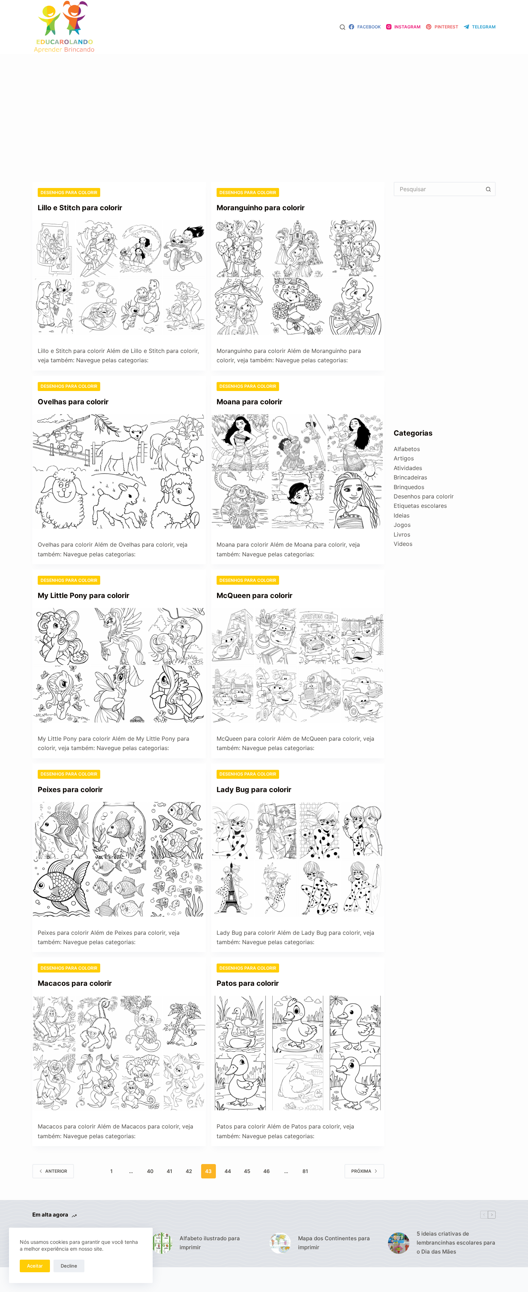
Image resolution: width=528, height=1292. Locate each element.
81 (305, 1171)
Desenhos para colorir (69, 192)
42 (189, 1171)
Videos (403, 543)
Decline (69, 1266)
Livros (402, 534)
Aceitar (35, 1266)
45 (247, 1171)
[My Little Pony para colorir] (119, 665)
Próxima (361, 1171)
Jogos (402, 524)
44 (227, 1171)
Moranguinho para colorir (261, 207)
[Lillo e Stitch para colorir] (119, 277)
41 (169, 1171)
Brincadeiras (410, 477)
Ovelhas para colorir (73, 401)
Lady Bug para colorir (254, 789)
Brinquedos (409, 487)
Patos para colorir (248, 983)
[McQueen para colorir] (298, 665)
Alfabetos (407, 448)
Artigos (404, 458)
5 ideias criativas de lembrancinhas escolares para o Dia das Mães (456, 1242)
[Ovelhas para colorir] (119, 471)
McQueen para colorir (254, 595)
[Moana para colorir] (298, 471)
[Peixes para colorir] (119, 859)
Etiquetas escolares (420, 505)
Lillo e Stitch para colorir (80, 207)
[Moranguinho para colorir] (298, 277)
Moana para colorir (249, 401)
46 (266, 1171)
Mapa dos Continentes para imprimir (334, 1243)
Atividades (408, 468)
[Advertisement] (264, 107)
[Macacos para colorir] (119, 1053)
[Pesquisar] (342, 27)
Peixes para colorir (70, 789)
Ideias (401, 515)
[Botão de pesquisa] (488, 189)
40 (150, 1171)
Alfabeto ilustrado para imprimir (210, 1243)
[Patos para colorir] (298, 1053)
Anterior (56, 1171)
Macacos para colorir (75, 983)
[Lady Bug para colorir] (298, 859)
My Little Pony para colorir (83, 595)
